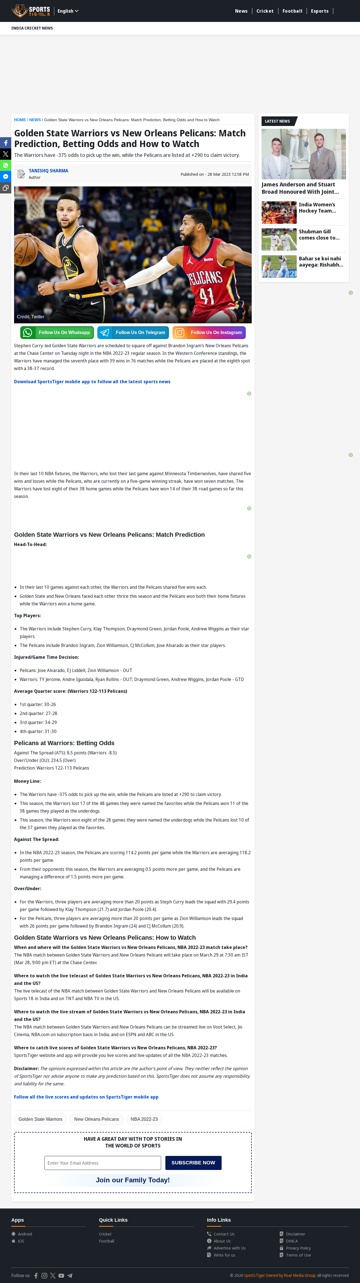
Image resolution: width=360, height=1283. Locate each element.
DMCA (292, 1241)
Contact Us (224, 1234)
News (241, 11)
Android (25, 1234)
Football (292, 11)
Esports (320, 11)
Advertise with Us (230, 1248)
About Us (222, 1241)
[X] (5, 153)
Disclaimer (295, 1234)
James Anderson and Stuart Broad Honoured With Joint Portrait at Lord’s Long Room (300, 188)
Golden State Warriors (40, 1119)
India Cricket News (32, 28)
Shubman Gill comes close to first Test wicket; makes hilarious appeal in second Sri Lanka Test (320, 234)
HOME (20, 120)
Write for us (224, 1255)
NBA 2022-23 (144, 1119)
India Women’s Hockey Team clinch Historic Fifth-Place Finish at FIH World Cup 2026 (320, 207)
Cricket (265, 11)
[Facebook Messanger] (5, 176)
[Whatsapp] (5, 165)
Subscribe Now (193, 1162)
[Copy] (5, 187)
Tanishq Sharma (48, 171)
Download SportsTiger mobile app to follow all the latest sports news (92, 381)
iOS (21, 1241)
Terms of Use (298, 1255)
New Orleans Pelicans (96, 1119)
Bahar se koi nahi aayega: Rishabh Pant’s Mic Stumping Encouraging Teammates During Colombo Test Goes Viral (320, 261)
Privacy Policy (298, 1248)
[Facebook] (5, 142)
